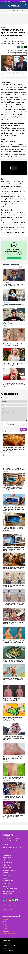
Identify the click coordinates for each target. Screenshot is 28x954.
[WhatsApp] (22, 47)
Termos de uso (6, 943)
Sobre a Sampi (6, 940)
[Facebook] (18, 47)
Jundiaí (4, 929)
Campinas (5, 924)
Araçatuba (5, 919)
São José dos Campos (9, 933)
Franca (4, 926)
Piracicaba (5, 931)
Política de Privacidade (8, 945)
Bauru (4, 921)
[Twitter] (25, 47)
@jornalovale (10, 898)
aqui (7, 123)
